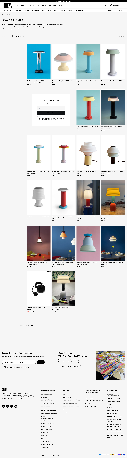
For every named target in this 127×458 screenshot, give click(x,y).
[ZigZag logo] (8, 5)
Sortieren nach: (20, 36)
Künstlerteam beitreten (68, 366)
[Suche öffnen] (106, 5)
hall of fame (52, 5)
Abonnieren (51, 113)
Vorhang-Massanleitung (114, 416)
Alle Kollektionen (46, 394)
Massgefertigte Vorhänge (49, 413)
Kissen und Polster (46, 429)
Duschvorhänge (46, 441)
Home (3, 14)
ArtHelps (87, 403)
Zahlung (109, 408)
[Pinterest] (15, 407)
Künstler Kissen (45, 432)
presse (44, 5)
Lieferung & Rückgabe (113, 399)
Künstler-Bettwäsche (47, 403)
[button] (122, 5)
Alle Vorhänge (45, 406)
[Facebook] (3, 407)
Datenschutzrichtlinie (113, 402)
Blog (64, 409)
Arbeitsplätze (67, 397)
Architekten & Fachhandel (71, 406)
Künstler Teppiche (46, 426)
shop (16, 5)
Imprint (109, 404)
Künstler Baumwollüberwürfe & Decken (48, 418)
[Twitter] (7, 407)
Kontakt (65, 412)
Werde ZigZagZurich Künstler (72, 400)
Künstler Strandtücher (48, 444)
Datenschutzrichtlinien (43, 120)
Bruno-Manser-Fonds (91, 406)
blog (38, 5)
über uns (31, 5)
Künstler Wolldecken (47, 423)
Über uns (65, 394)
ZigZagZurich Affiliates (70, 403)
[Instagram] (11, 407)
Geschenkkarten (46, 447)
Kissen (42, 438)
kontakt (61, 5)
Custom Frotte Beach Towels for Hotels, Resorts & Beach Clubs (115, 435)
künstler (23, 5)
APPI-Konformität (112, 413)
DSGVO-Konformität (112, 410)
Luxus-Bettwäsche (46, 400)
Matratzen (44, 435)
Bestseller (44, 397)
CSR (86, 396)
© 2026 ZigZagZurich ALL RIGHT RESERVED (50, 455)
